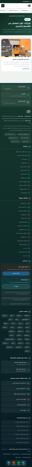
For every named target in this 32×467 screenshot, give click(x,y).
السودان (20, 331)
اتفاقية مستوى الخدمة (26, 454)
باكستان (5, 343)
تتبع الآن (16, 286)
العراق (5, 323)
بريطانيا (26, 335)
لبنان (27, 323)
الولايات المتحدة (9, 339)
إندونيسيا (18, 347)
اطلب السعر (16, 273)
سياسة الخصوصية (26, 457)
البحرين (4, 315)
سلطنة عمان (25, 319)
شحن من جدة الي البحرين (22, 442)
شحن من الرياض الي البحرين (21, 434)
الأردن (12, 323)
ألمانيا (18, 335)
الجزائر (4, 327)
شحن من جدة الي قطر (23, 430)
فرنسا (11, 335)
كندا (27, 343)
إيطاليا (26, 339)
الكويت (18, 315)
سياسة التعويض (16, 454)
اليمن (27, 327)
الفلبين (26, 347)
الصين (26, 351)
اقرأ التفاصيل (25, 68)
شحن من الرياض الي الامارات (21, 422)
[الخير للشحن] (29, 5)
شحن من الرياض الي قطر (22, 426)
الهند (12, 343)
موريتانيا (11, 331)
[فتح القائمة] (2, 5)
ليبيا (27, 331)
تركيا (10, 319)
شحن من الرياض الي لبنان (22, 438)
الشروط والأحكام (7, 454)
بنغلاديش (9, 347)
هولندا (19, 339)
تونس (11, 327)
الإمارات (26, 315)
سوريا (20, 323)
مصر (16, 319)
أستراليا (20, 343)
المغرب (19, 327)
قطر (11, 315)
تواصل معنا (18, 457)
